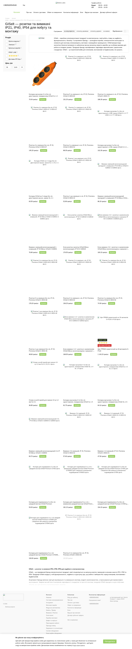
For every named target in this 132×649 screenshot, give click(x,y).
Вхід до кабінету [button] (73, 597)
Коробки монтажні (51, 618)
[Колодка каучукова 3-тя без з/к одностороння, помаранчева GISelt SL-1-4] (78, 379)
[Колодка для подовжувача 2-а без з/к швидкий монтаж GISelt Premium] (44, 481)
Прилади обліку (51, 625)
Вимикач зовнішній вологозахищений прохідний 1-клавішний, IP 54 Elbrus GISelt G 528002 (112, 198)
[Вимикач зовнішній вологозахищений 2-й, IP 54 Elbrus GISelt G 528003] (44, 430)
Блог (81, 12)
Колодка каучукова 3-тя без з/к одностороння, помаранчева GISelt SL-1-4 (78, 401)
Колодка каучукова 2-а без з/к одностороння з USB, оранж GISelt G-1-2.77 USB (113, 147)
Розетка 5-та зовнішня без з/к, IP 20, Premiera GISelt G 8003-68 (41, 299)
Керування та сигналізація (54, 628)
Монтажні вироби (51, 605)
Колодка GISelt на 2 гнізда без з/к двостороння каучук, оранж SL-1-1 (41, 197)
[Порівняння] (111, 5)
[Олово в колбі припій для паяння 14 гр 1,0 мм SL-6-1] (44, 379)
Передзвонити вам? (95, 600)
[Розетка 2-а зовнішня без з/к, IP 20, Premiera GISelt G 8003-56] (113, 277)
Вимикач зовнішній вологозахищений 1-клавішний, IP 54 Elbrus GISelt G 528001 (43, 248)
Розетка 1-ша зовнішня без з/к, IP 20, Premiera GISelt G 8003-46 (42, 350)
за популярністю (69, 31)
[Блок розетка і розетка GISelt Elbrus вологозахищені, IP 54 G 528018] (78, 226)
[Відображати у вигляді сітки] (125, 31)
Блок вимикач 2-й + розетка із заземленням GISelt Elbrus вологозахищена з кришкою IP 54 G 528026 (113, 249)
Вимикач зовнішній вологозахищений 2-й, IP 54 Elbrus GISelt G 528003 (44, 452)
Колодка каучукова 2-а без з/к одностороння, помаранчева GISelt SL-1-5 (112, 401)
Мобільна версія (10, 607)
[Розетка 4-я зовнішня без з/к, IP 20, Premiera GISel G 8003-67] (44, 124)
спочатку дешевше (82, 31)
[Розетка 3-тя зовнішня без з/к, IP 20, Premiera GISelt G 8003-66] (78, 532)
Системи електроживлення (54, 600)
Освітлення (49, 615)
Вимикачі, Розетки (51, 613)
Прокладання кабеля (52, 623)
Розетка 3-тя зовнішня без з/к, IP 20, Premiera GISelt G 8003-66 (76, 554)
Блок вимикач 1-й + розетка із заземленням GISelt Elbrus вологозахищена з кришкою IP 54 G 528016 (78, 351)
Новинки (48, 597)
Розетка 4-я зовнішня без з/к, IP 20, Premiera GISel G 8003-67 (41, 146)
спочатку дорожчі (95, 31)
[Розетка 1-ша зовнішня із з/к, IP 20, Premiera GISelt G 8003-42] (78, 175)
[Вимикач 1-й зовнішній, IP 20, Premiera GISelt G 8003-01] (113, 430)
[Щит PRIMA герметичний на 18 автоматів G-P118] (113, 328)
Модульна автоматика (53, 608)
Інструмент (49, 602)
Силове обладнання (52, 631)
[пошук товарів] (121, 12)
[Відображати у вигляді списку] (127, 31)
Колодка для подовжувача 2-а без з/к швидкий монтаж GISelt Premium (42, 503)
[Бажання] (116, 5)
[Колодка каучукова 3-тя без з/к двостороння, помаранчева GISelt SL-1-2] (44, 74)
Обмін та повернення (54, 12)
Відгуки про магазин (91, 12)
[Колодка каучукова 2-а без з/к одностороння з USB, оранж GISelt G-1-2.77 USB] (113, 124)
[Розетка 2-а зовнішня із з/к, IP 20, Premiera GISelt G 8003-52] (78, 124)
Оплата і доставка (39, 12)
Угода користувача (78, 645)
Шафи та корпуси (51, 620)
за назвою (106, 31)
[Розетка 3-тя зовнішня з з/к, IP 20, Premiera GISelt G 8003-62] (78, 277)
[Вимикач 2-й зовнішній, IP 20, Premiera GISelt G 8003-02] (78, 430)
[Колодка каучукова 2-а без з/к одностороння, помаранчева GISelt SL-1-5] (113, 379)
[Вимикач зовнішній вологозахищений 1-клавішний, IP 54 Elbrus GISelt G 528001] (44, 226)
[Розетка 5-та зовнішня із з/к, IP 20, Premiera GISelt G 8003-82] (78, 74)
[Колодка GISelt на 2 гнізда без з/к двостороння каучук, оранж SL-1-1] (44, 175)
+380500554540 (10, 5)
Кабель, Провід (51, 610)
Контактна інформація (70, 12)
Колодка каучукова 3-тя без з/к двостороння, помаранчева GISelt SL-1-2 (43, 95)
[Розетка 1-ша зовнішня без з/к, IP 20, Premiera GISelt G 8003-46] (44, 328)
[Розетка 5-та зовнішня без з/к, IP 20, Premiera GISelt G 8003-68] (44, 277)
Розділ (8, 37)
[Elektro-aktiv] (13, 597)
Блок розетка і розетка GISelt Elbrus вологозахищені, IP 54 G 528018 (76, 248)
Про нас (29, 12)
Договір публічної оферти (108, 12)
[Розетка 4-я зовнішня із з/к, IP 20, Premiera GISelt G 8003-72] (113, 74)
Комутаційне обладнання (54, 633)
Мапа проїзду (114, 601)
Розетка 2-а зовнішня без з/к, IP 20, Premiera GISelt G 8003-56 (110, 299)
